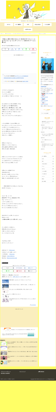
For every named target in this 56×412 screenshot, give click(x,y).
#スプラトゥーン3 (19, 76)
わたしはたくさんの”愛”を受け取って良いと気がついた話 (47, 135)
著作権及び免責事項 (5, 373)
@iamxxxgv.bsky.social (12, 258)
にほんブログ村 (49, 93)
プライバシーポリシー (6, 371)
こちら (49, 88)
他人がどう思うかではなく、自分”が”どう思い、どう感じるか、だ (47, 128)
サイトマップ (22, 371)
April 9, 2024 (25, 81)
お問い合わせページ (17, 276)
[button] (30, 271)
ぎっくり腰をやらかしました (47, 139)
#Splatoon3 (25, 76)
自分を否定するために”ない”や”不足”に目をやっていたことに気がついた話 (47, 145)
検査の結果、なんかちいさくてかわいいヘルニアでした (47, 122)
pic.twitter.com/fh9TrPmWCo (17, 77)
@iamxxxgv (11, 250)
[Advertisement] (19, 64)
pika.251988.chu (10, 256)
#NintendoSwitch (7, 77)
